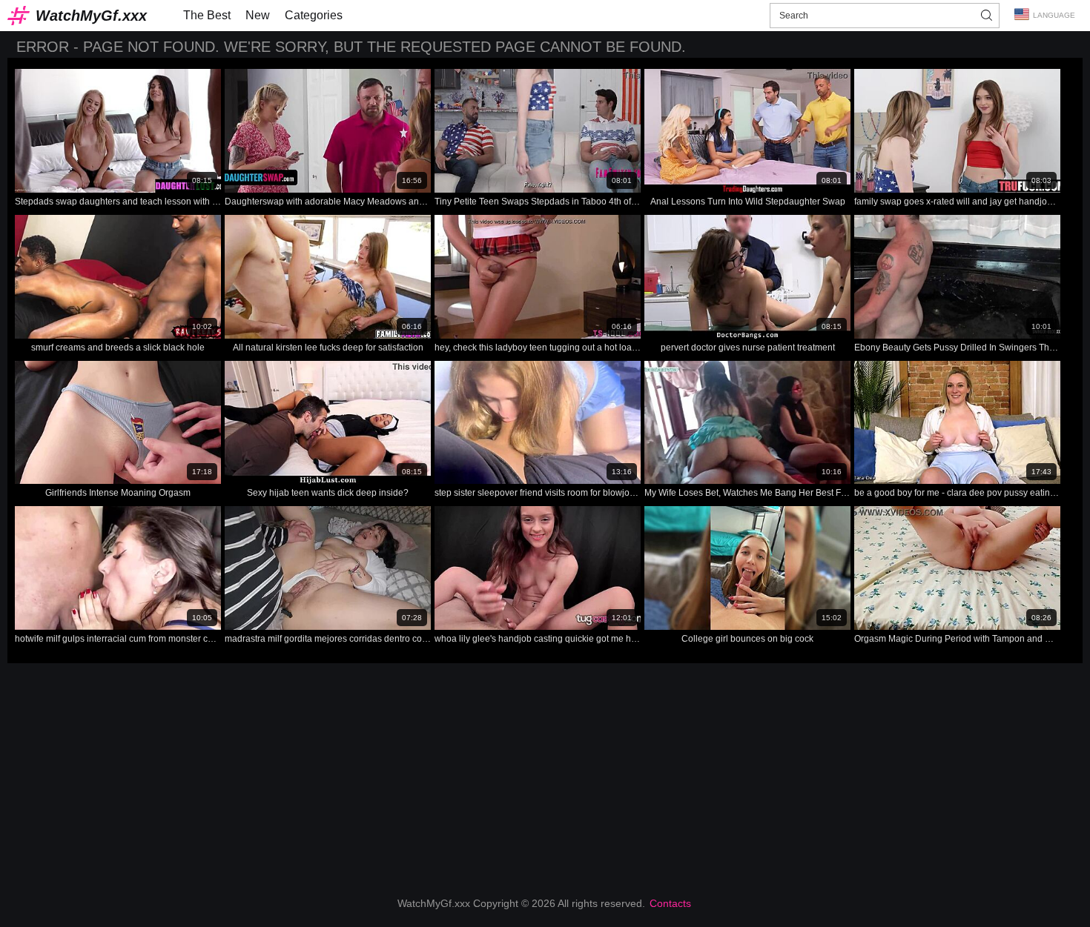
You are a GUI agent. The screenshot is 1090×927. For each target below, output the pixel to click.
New (257, 15)
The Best (207, 15)
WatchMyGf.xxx (91, 15)
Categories (314, 15)
